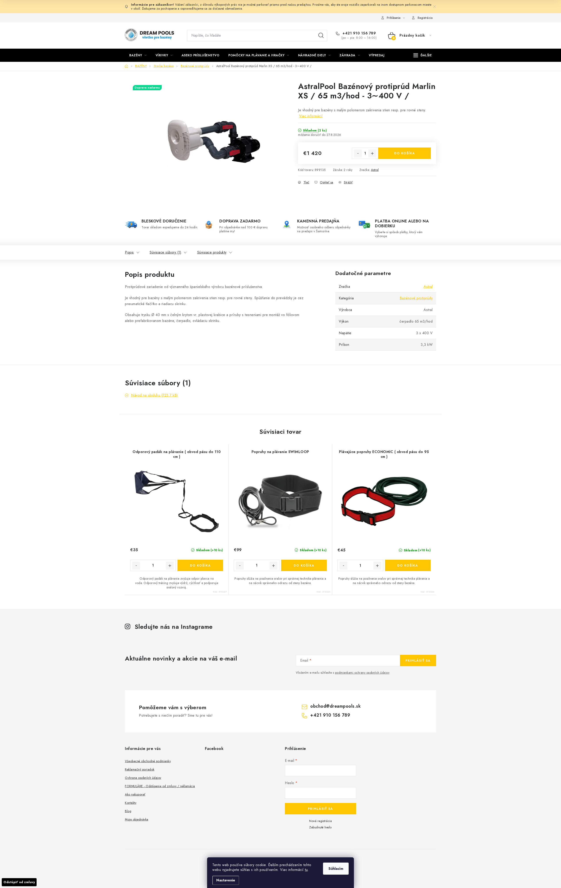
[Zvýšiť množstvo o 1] (372, 153)
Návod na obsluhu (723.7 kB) (154, 395)
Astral (375, 170)
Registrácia (425, 18)
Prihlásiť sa (418, 660)
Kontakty (130, 803)
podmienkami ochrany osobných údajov (362, 672)
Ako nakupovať (135, 794)
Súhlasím (335, 868)
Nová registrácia (320, 821)
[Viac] (422, 55)
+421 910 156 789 (358, 33)
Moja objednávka (136, 819)
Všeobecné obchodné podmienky (148, 761)
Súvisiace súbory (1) (165, 252)
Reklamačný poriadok (139, 769)
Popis (129, 252)
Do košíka (404, 153)
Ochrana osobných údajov (143, 778)
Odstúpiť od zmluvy (19, 882)
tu (306, 869)
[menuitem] (138, 55)
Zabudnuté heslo (320, 827)
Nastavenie (225, 880)
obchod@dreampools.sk (335, 706)
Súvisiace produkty (212, 252)
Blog (128, 811)
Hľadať (321, 35)
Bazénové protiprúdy (416, 298)
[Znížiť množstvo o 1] (358, 153)
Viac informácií (311, 116)
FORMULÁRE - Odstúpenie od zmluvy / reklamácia (160, 786)
